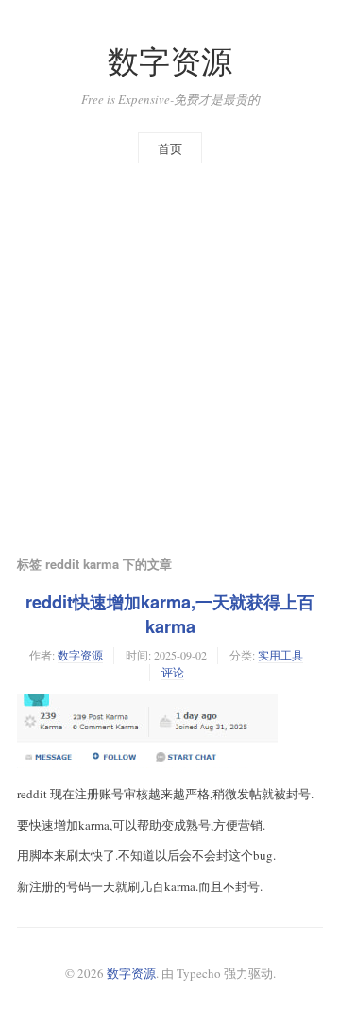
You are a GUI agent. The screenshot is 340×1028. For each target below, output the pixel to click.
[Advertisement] (170, 343)
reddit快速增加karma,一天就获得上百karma (170, 614)
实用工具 (280, 654)
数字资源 (170, 61)
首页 (170, 148)
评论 (173, 671)
